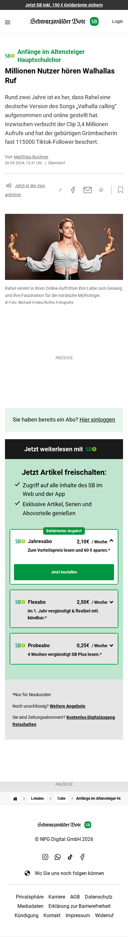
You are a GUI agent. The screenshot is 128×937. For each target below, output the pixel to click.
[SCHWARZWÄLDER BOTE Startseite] (64, 21)
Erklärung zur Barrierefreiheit (79, 906)
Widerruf (104, 915)
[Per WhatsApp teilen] (101, 190)
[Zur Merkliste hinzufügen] (118, 190)
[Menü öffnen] (7, 22)
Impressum (78, 915)
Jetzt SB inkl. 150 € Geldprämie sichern (64, 4)
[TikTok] (70, 857)
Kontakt (52, 915)
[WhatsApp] (58, 857)
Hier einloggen (97, 419)
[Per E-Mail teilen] (88, 190)
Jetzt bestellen (64, 572)
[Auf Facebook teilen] (73, 190)
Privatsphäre (29, 897)
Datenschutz (98, 897)
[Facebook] (83, 857)
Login (117, 21)
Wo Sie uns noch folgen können (69, 873)
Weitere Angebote (67, 706)
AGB (75, 897)
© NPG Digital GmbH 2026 (64, 839)
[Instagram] (45, 857)
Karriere (56, 897)
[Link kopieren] (60, 190)
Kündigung (27, 915)
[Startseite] (15, 798)
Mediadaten (30, 906)
